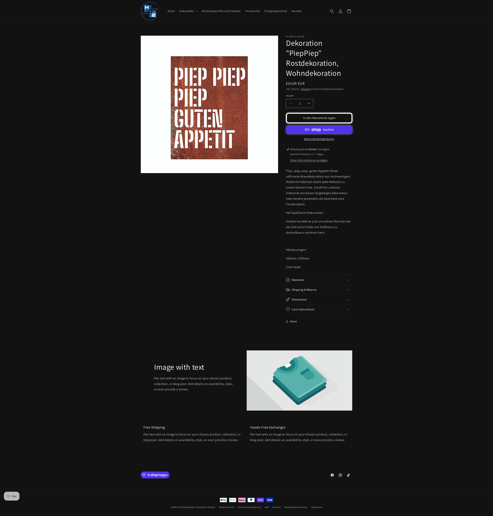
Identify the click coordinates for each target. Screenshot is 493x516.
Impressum (316, 507)
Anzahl (289, 95)
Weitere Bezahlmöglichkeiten (319, 138)
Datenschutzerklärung (249, 507)
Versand (305, 89)
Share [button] (293, 321)
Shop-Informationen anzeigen (309, 160)
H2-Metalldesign (187, 507)
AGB (267, 507)
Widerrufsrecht (226, 507)
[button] (188, 11)
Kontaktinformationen (295, 507)
